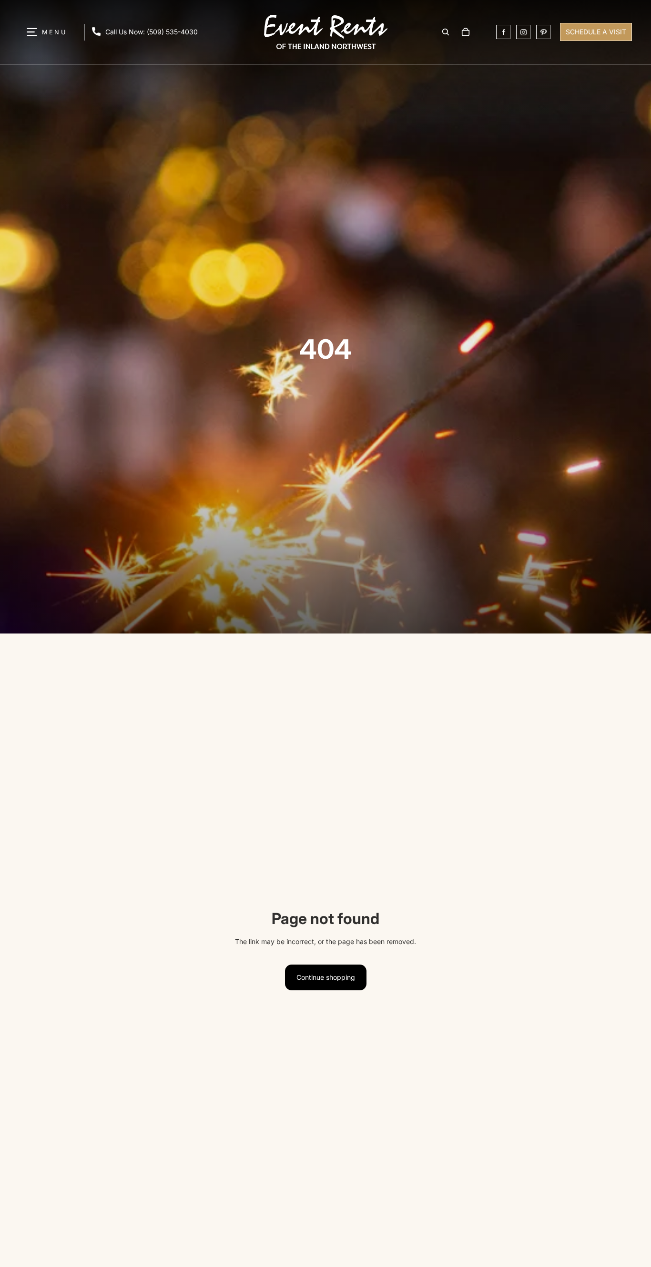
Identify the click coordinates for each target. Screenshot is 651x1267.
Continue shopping (325, 977)
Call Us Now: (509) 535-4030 (151, 32)
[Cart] (465, 31)
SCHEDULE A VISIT (596, 32)
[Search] (445, 31)
